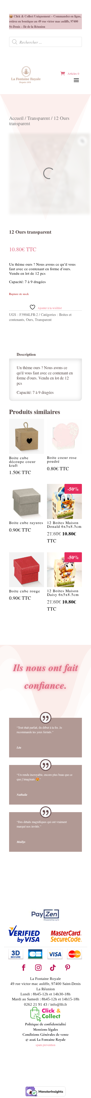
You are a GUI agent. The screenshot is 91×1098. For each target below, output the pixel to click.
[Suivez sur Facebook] (23, 968)
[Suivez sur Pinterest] (67, 968)
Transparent (38, 118)
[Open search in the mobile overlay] (45, 42)
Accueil (16, 118)
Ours (29, 319)
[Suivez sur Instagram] (38, 968)
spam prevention (45, 1045)
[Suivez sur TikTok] (53, 968)
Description (26, 354)
